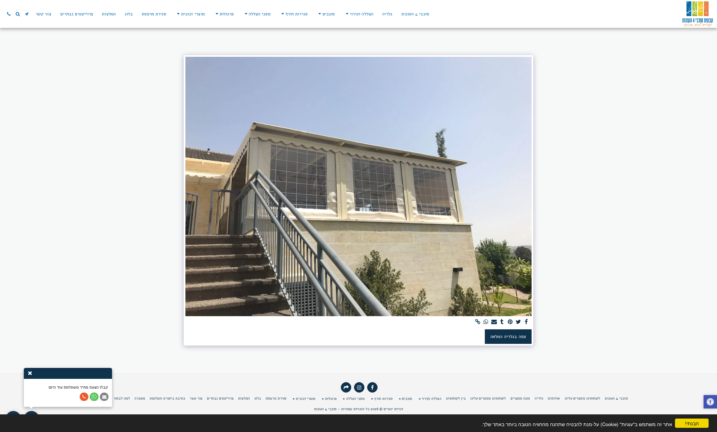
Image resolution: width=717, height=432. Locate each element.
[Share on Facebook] (526, 322)
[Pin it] (510, 322)
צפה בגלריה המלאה (508, 336)
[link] (478, 322)
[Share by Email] (494, 322)
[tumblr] (502, 322)
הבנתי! (692, 423)
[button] (359, 13)
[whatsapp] (486, 322)
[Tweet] (518, 322)
